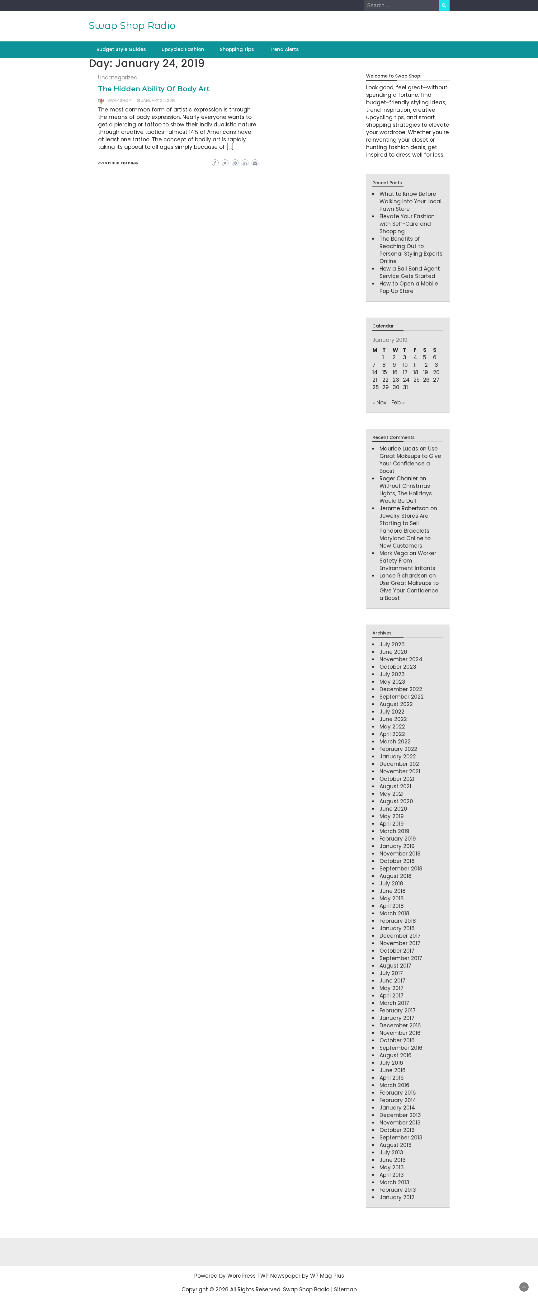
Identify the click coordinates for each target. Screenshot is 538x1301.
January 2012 (397, 1197)
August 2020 (396, 801)
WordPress (241, 1276)
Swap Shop (119, 100)
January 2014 (397, 1107)
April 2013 (392, 1175)
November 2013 (400, 1122)
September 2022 (402, 696)
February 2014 (398, 1100)
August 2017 (395, 965)
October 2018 (397, 861)
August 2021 (395, 786)
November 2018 (400, 853)
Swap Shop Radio (132, 25)
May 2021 (392, 794)
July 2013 (391, 1152)
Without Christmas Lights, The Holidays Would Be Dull (406, 493)
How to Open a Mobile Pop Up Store (409, 287)
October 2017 (397, 951)
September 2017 (401, 958)
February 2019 (398, 838)
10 (405, 365)
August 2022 (396, 704)
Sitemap (345, 1289)
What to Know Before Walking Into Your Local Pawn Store (410, 201)
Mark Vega (394, 553)
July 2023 (392, 674)
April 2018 (392, 906)
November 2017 (400, 943)
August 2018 (396, 876)
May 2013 (392, 1167)
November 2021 (400, 771)
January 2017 (397, 1018)
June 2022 (393, 719)
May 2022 (392, 726)
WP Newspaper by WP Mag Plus (302, 1276)
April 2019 (392, 823)
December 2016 (400, 1025)
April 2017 (392, 995)
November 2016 (400, 1033)
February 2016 (398, 1092)
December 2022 (401, 689)
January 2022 (398, 756)
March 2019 (394, 831)
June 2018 (393, 891)
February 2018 (398, 921)
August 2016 (396, 1055)
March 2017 (394, 1003)
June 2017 (392, 980)
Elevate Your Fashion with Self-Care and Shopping (407, 224)
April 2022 (392, 734)
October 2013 (397, 1130)
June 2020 (393, 809)
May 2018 (392, 898)
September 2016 (401, 1048)
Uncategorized (118, 77)
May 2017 (392, 988)
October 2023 (398, 667)
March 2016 (394, 1085)
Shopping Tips (237, 49)
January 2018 (397, 928)
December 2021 (400, 764)
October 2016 (397, 1040)
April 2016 (392, 1078)
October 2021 (397, 779)
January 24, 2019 (158, 100)
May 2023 (392, 682)
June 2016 (393, 1070)
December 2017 (400, 936)
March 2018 (394, 913)
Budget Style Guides (121, 49)
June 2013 (393, 1160)
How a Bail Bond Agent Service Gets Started (410, 272)
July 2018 (391, 883)
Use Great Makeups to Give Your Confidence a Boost (410, 460)
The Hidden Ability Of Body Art (154, 89)
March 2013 (394, 1182)
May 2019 (392, 816)
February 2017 (398, 1010)
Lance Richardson (403, 575)
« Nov (379, 402)
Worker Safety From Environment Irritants (408, 560)
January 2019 (397, 846)
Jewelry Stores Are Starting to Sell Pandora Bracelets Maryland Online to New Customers (405, 530)
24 (406, 380)
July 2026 (392, 644)
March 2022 (395, 741)
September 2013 (401, 1137)
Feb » (398, 402)
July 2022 (392, 711)
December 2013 (400, 1115)
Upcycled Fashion (183, 49)
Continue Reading (118, 163)
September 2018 (401, 868)
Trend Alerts (284, 49)
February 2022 (398, 749)
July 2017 (391, 973)
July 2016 (391, 1063)
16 (395, 372)
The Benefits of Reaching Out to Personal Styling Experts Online (411, 250)
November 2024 (401, 659)
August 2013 (396, 1145)
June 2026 (393, 652)
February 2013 (398, 1190)
